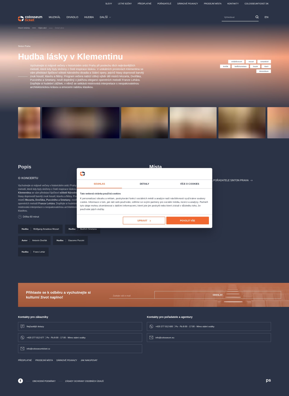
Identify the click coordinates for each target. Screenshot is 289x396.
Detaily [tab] (144, 183)
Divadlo (72, 17)
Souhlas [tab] (99, 183)
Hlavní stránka (24, 28)
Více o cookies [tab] (189, 183)
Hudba (89, 17)
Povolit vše (187, 220)
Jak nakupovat (89, 360)
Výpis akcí (42, 28)
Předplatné (144, 3)
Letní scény (125, 3)
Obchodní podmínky (44, 381)
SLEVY (108, 3)
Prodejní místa (212, 3)
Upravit (142, 220)
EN (267, 17)
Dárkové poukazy (187, 3)
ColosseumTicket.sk (257, 3)
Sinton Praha (24, 46)
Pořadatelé (164, 3)
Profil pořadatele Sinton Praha (226, 180)
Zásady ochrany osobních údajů (84, 381)
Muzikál (55, 17)
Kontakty (233, 3)
